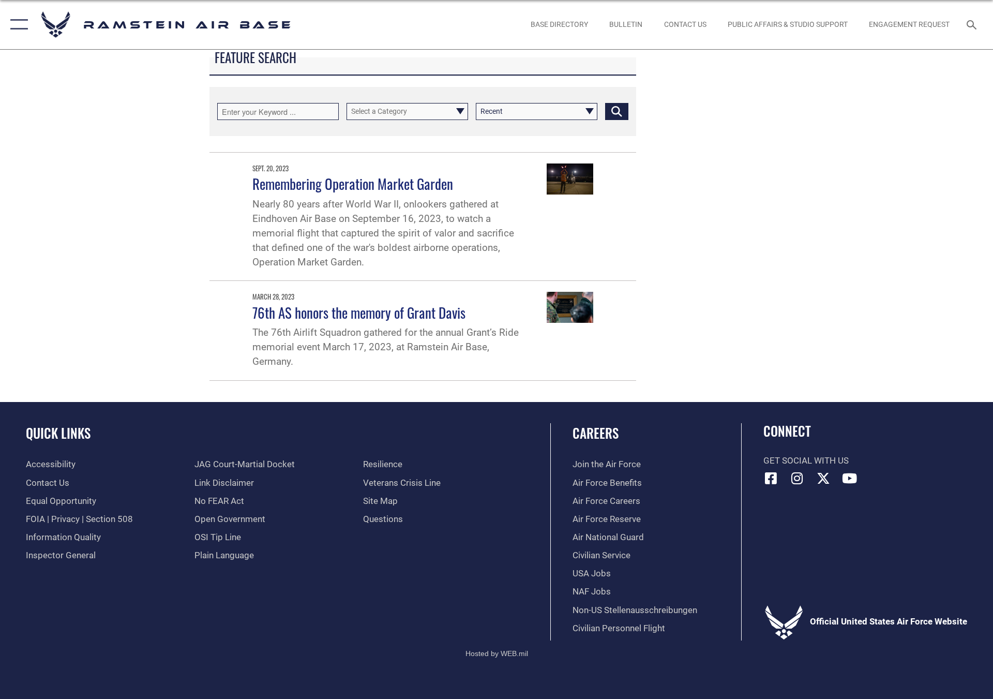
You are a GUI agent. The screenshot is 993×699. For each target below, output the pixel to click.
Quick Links (58, 432)
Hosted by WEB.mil (496, 653)
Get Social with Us (806, 461)
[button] (17, 24)
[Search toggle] (972, 24)
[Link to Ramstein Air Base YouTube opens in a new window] (849, 478)
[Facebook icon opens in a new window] (771, 478)
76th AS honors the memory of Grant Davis (358, 312)
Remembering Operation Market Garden (352, 183)
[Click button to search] (616, 111)
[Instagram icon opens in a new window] (797, 478)
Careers (596, 432)
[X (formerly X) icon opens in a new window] (823, 478)
